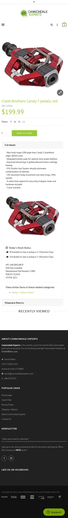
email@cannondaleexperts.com (18, 373)
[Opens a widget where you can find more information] (54, 512)
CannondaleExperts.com (28, 492)
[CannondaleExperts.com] (34, 14)
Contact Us (6, 419)
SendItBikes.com (9, 351)
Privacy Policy (8, 404)
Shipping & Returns (14, 302)
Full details (10, 145)
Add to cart (24, 133)
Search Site (6, 400)
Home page (7, 395)
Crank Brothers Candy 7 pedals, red (30, 101)
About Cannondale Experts (13, 414)
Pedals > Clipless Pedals (23, 292)
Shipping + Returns (10, 409)
